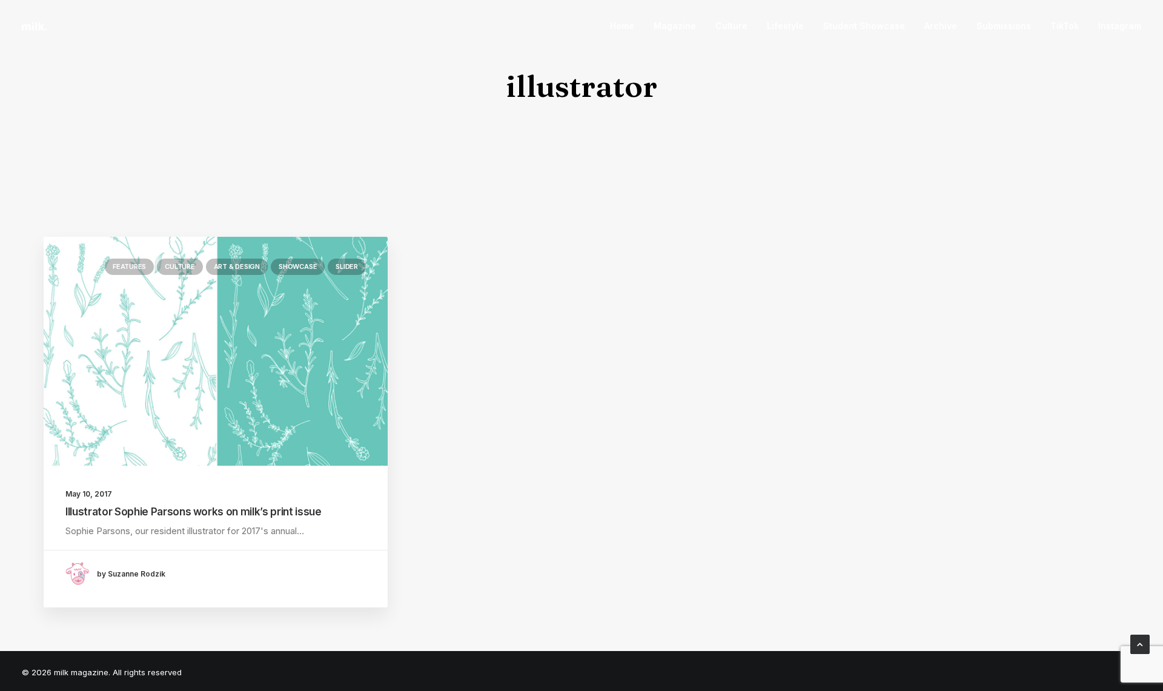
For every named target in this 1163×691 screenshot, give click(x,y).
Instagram (1119, 26)
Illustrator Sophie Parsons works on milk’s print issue (193, 512)
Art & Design (237, 266)
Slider (347, 266)
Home (622, 26)
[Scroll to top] (1140, 643)
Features (129, 266)
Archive (940, 26)
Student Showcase (864, 26)
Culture (731, 26)
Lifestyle (785, 26)
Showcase (298, 266)
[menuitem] (626, 26)
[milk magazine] (34, 26)
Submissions (1003, 26)
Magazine (675, 26)
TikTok (1064, 26)
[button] (216, 351)
